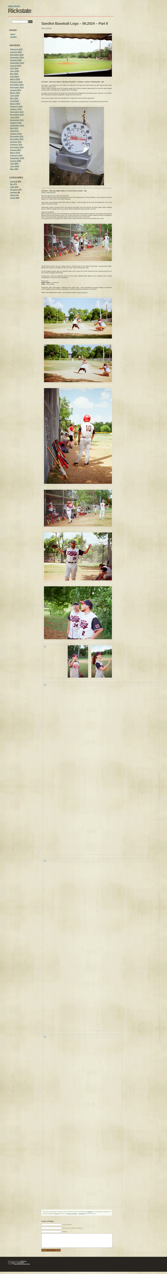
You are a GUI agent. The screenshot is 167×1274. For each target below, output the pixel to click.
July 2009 (14, 164)
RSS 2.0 (57, 1213)
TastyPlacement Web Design (22, 1264)
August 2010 (15, 150)
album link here (82, 292)
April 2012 (14, 131)
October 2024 (16, 60)
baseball (89, 1211)
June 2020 (14, 96)
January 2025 (16, 52)
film (11, 184)
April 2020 (14, 101)
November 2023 (17, 87)
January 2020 (16, 109)
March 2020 (15, 104)
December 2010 (17, 147)
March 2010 (15, 153)
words (12, 198)
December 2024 (17, 55)
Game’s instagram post (48, 192)
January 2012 (16, 134)
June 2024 (14, 71)
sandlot (13, 37)
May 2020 (14, 98)
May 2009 (14, 169)
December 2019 (17, 112)
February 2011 (16, 145)
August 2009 (15, 161)
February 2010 (16, 155)
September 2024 (17, 63)
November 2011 (17, 139)
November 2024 (17, 58)
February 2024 (16, 82)
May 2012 (14, 128)
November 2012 (17, 120)
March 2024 (15, 79)
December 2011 (16, 136)
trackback (82, 1213)
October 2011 (15, 142)
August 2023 (15, 90)
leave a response (72, 1213)
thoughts (14, 190)
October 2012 (16, 123)
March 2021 (15, 93)
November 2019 (17, 115)
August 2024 (15, 66)
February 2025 (16, 49)
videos (13, 195)
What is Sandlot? (46, 28)
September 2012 (17, 126)
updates (13, 192)
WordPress (23, 1261)
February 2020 (16, 106)
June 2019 (14, 117)
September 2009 (17, 158)
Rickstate (19, 10)
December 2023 (17, 85)
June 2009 (14, 166)
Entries (13, 1262)
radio (12, 187)
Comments (21, 1262)
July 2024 (14, 68)
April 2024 (14, 77)
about (12, 34)
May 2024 (14, 74)
